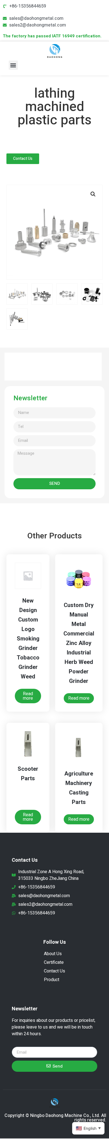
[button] (13, 65)
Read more (28, 696)
